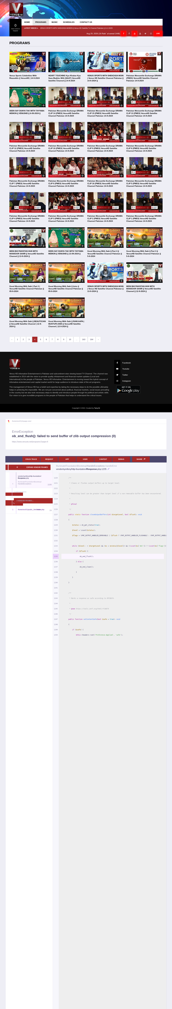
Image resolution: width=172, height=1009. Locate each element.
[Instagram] (150, 33)
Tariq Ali (97, 408)
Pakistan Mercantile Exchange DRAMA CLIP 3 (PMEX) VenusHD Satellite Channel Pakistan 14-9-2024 (65, 218)
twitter (125, 375)
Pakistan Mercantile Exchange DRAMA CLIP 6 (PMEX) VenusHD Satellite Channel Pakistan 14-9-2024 (65, 183)
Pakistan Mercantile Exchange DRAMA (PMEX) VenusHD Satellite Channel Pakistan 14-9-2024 (143, 78)
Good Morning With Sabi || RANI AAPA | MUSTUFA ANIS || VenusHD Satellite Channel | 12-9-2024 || (66, 323)
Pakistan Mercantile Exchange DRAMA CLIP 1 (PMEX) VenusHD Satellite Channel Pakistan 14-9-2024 (143, 218)
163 (83, 339)
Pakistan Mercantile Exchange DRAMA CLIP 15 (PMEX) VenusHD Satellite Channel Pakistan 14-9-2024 (104, 113)
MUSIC (55, 22)
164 (91, 339)
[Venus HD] (16, 9)
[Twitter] (145, 33)
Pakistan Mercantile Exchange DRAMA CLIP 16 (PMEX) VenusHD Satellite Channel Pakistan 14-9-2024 (104, 183)
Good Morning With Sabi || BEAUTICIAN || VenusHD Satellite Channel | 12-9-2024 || (27, 323)
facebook (126, 363)
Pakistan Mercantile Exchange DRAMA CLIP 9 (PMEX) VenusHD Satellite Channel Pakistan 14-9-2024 (104, 148)
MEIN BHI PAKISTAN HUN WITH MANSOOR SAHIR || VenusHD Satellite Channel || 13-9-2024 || (26, 253)
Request (49, 459)
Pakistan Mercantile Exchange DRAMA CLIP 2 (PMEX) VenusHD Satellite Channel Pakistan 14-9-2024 (104, 218)
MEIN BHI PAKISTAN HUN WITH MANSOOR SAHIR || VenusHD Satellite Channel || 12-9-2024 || (143, 288)
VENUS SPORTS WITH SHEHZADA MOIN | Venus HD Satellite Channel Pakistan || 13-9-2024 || (105, 288)
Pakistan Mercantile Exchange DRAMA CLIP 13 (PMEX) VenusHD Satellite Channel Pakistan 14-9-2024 (143, 113)
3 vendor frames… (25, 501)
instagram (126, 381)
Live (158, 33)
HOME (27, 22)
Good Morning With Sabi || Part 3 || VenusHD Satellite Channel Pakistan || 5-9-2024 (143, 253)
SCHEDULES (68, 22)
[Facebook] (123, 33)
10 (70, 339)
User (85, 459)
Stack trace (31, 459)
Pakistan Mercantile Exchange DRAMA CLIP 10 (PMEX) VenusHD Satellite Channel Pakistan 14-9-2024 (65, 148)
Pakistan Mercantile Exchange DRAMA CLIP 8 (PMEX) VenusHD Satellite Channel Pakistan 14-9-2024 (143, 148)
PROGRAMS (40, 22)
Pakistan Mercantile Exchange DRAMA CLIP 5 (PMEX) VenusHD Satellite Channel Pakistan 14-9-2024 (143, 183)
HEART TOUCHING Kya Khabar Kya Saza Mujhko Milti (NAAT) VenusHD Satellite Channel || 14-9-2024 (64, 78)
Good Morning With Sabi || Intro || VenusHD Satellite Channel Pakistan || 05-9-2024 (65, 288)
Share (140, 459)
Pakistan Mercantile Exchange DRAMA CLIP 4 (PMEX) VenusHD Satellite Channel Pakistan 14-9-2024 (26, 218)
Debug (121, 459)
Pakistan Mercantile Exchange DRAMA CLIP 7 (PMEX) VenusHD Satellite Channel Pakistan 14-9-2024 (26, 183)
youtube (125, 369)
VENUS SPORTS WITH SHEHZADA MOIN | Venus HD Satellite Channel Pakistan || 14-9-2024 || (105, 78)
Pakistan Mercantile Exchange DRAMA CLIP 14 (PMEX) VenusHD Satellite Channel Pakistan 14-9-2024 (65, 113)
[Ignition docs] (10, 421)
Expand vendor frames (37, 467)
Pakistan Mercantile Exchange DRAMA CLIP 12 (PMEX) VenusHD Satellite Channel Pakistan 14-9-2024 (26, 148)
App (67, 459)
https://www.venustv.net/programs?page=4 (30, 441)
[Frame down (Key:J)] (17, 467)
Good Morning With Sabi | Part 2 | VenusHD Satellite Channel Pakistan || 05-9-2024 (26, 288)
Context (103, 459)
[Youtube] (134, 33)
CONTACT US (86, 22)
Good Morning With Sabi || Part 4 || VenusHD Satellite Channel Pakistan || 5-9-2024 (104, 253)
